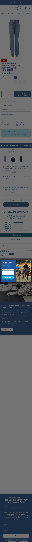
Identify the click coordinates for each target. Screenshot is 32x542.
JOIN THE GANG (8, 277)
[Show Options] (13, 270)
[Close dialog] (30, 261)
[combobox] (8, 270)
